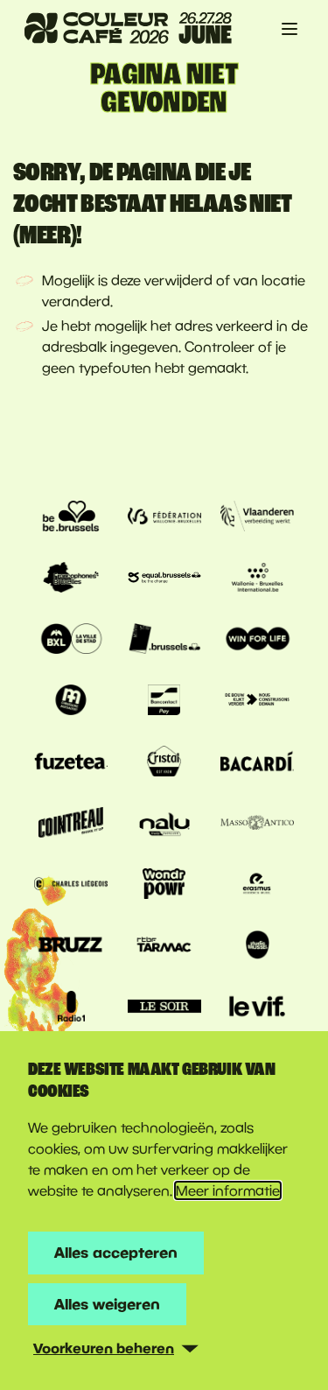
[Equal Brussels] (164, 579)
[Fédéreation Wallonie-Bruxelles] (164, 518)
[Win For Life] (257, 640)
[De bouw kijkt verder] (257, 702)
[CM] (71, 702)
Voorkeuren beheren (103, 1348)
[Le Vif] (257, 1008)
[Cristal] (164, 763)
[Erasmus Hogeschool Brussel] (257, 885)
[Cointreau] (71, 824)
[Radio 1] (71, 1008)
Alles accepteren (116, 1252)
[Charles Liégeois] (71, 885)
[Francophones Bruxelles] (71, 579)
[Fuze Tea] (71, 763)
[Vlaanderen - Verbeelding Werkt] (257, 518)
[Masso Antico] (257, 824)
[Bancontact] (164, 702)
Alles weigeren (107, 1304)
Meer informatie (228, 1190)
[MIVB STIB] (164, 640)
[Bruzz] (71, 947)
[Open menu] (290, 29)
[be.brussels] (71, 518)
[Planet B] (164, 885)
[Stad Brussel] (71, 640)
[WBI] (257, 579)
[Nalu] (164, 824)
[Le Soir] (164, 1008)
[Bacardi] (257, 763)
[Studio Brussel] (257, 947)
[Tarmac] (164, 947)
